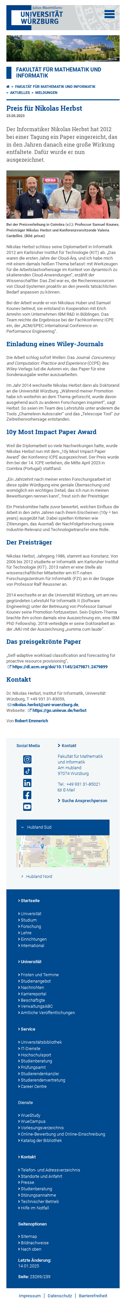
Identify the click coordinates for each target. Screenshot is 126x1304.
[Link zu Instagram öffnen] (24, 760)
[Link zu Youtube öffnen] (24, 807)
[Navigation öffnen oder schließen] (109, 14)
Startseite (30, 900)
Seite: (23, 1276)
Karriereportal (33, 993)
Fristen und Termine (40, 974)
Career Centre (34, 1086)
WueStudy (30, 1115)
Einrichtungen (34, 939)
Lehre (26, 932)
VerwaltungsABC (37, 1006)
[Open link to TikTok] (24, 771)
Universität (31, 913)
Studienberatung (36, 1060)
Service (28, 1029)
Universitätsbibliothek (41, 1042)
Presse (27, 1182)
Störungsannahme (38, 1195)
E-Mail (69, 789)
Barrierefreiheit (93, 1295)
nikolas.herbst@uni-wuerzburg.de (45, 704)
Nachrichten (32, 987)
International (32, 945)
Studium (29, 920)
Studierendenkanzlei (40, 1073)
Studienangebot (36, 981)
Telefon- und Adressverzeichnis (50, 1169)
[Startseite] (8, 87)
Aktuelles (20, 93)
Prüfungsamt (33, 1067)
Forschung (31, 926)
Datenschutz (60, 1295)
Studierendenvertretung (43, 1080)
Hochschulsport (36, 1054)
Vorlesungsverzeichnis (42, 1127)
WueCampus (33, 1121)
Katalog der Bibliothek (41, 1140)
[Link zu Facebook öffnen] (24, 795)
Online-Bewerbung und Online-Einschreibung (63, 1134)
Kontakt (69, 745)
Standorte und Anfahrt (41, 1176)
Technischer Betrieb (40, 1201)
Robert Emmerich (31, 720)
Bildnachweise (35, 1242)
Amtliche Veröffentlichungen (48, 1012)
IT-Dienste (30, 1048)
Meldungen (46, 93)
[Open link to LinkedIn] (24, 783)
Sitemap (29, 1236)
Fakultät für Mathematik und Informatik (55, 87)
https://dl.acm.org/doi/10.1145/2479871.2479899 (60, 666)
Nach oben (31, 1249)
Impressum (30, 1295)
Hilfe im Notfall (35, 1207)
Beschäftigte (33, 1000)
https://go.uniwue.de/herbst (59, 710)
